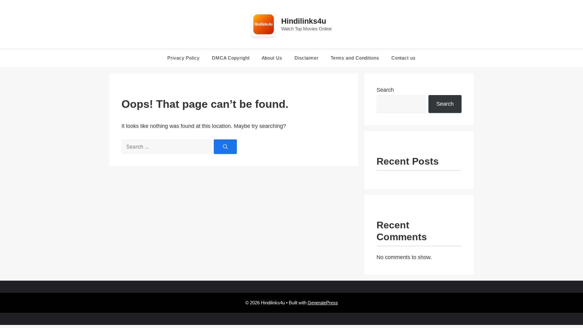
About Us (272, 57)
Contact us (403, 57)
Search (385, 90)
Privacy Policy (183, 57)
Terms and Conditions (355, 57)
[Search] (225, 146)
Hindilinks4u (303, 21)
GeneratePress (323, 302)
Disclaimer (307, 57)
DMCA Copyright (231, 57)
